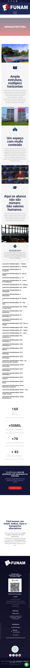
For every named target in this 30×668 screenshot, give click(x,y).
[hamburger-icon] (15, 13)
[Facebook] (8, 1)
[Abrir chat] (26, 664)
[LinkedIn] (14, 1)
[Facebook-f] (10, 655)
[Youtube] (17, 1)
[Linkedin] (16, 655)
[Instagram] (11, 1)
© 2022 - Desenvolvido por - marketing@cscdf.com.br (15, 662)
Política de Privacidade (15, 594)
